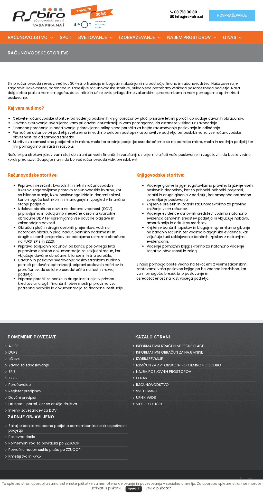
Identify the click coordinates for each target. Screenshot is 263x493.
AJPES (13, 346)
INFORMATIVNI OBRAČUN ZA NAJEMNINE (169, 352)
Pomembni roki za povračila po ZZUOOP (43, 443)
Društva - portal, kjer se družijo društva (42, 404)
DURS (12, 352)
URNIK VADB (146, 397)
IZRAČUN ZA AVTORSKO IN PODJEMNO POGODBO (178, 365)
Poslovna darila (21, 436)
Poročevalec (19, 384)
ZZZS (12, 378)
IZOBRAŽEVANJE (149, 358)
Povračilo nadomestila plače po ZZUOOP (44, 449)
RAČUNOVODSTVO (152, 384)
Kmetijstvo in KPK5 (24, 456)
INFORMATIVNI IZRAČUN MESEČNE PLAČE (170, 346)
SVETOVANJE (147, 391)
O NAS (141, 378)
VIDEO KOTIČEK (149, 404)
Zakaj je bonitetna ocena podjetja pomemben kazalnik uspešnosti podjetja (67, 428)
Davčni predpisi (22, 397)
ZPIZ (11, 371)
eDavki (14, 358)
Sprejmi (133, 488)
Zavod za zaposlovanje (28, 365)
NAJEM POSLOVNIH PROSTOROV (163, 371)
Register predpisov (24, 391)
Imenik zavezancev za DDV (32, 410)
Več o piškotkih (158, 488)
